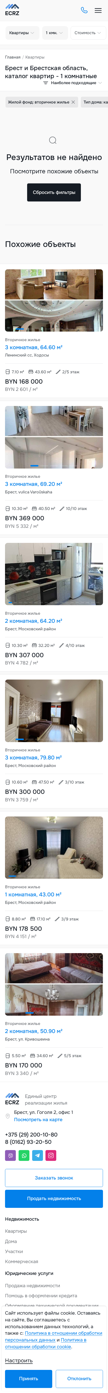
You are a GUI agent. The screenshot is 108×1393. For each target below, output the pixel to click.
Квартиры (16, 1231)
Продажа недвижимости (32, 1286)
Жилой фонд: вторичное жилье (38, 102)
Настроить (19, 1360)
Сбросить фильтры (54, 192)
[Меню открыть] (98, 10)
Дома (11, 1242)
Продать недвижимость (54, 1199)
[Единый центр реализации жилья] (12, 10)
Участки (14, 1252)
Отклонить (79, 1379)
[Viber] (10, 1155)
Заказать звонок (54, 1178)
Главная (13, 57)
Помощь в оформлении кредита (41, 1296)
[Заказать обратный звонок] (84, 11)
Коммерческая (21, 1262)
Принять (28, 1379)
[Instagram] (50, 1155)
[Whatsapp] (24, 1155)
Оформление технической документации (51, 1306)
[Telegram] (37, 1155)
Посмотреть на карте (38, 1120)
